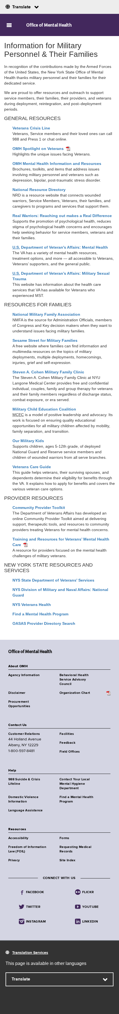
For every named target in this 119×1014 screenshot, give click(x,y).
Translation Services (30, 953)
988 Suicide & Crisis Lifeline (24, 782)
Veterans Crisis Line (31, 128)
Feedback (67, 743)
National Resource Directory (39, 189)
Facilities (67, 734)
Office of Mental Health (49, 25)
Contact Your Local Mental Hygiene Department (75, 784)
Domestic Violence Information (23, 799)
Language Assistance (25, 810)
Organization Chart (75, 693)
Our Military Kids (28, 441)
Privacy (14, 860)
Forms (64, 838)
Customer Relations (24, 734)
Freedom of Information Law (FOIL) (27, 849)
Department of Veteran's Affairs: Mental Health (60, 247)
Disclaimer (16, 693)
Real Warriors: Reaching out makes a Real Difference (62, 215)
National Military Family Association (46, 314)
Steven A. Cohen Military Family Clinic (48, 372)
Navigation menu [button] (9, 25)
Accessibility (18, 838)
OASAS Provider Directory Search (43, 623)
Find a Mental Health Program (40, 614)
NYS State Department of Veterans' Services (53, 580)
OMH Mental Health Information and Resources (56, 163)
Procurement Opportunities (19, 704)
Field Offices (70, 751)
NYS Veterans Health (31, 604)
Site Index (68, 860)
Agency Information (24, 675)
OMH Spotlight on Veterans (38, 148)
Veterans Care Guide (31, 467)
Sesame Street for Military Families (44, 340)
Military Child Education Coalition (44, 409)
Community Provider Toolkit (38, 507)
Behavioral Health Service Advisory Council (74, 680)
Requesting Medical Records (75, 849)
